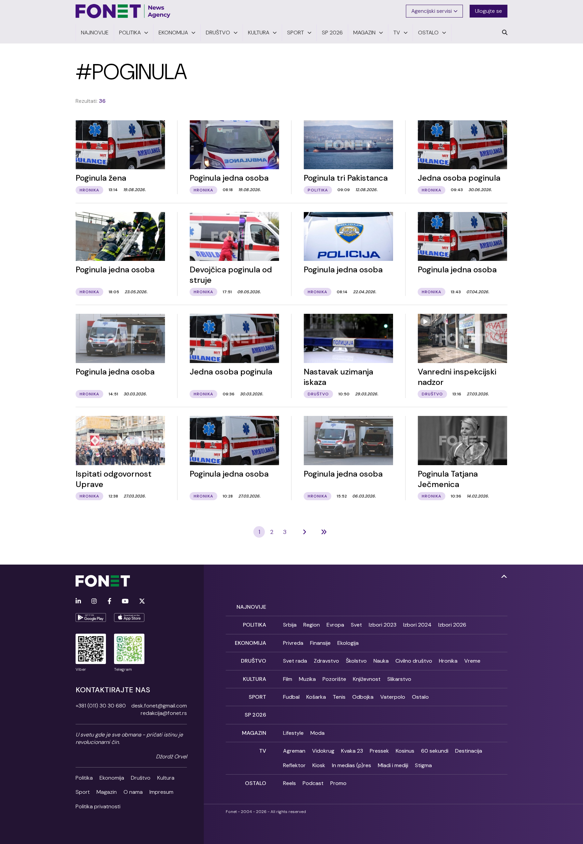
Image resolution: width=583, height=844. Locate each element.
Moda (317, 732)
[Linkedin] (78, 601)
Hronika (448, 660)
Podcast (313, 783)
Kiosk (318, 765)
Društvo (140, 777)
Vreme (472, 660)
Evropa (335, 624)
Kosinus (405, 750)
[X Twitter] (142, 601)
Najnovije (251, 606)
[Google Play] (91, 617)
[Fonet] (123, 11)
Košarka (316, 696)
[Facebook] (109, 601)
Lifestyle (293, 732)
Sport (83, 791)
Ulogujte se (488, 10)
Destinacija (468, 750)
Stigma (423, 765)
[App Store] (129, 617)
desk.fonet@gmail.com (159, 705)
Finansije (320, 642)
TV (262, 750)
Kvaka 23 (352, 750)
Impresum (161, 791)
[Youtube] (125, 601)
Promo (338, 783)
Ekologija (348, 642)
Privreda (293, 642)
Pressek (379, 750)
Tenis (339, 696)
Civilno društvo (413, 660)
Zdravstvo (326, 660)
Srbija (290, 624)
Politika (84, 777)
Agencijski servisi (431, 10)
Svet (356, 624)
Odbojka (362, 696)
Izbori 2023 (382, 624)
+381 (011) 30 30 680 (101, 705)
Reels (289, 783)
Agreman (294, 750)
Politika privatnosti (98, 806)
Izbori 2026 (452, 624)
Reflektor (294, 765)
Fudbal (291, 696)
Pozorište (334, 679)
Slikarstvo (399, 679)
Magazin (106, 791)
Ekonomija (112, 777)
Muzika (307, 679)
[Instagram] (94, 601)
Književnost (367, 679)
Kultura (165, 777)
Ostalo (420, 696)
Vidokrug (323, 750)
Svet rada (295, 660)
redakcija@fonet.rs (164, 713)
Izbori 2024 (417, 624)
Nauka (381, 660)
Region (311, 624)
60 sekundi (434, 750)
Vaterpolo (392, 696)
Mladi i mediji (393, 765)
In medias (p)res (351, 765)
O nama (133, 791)
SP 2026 (255, 714)
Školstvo (356, 660)
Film (287, 679)
